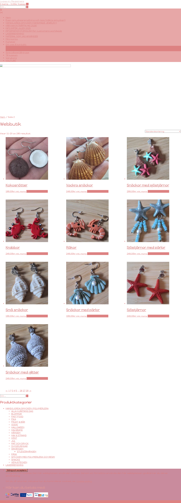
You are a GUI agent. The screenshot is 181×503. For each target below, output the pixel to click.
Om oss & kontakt (16, 44)
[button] (1, 10)
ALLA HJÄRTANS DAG (22, 411)
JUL (13, 440)
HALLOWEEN (17, 427)
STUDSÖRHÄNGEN (26, 451)
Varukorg (11, 58)
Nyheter (10, 41)
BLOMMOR (16, 414)
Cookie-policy (84, 481)
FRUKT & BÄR (18, 422)
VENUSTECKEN (19, 462)
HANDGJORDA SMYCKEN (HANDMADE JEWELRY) (31, 23)
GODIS (14, 424)
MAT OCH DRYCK (20, 443)
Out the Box (17, 501)
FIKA (13, 419)
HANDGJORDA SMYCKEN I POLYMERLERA (27, 408)
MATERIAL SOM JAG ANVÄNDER (22, 36)
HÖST (14, 438)
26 (21, 390)
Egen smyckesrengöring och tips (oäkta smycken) (35, 20)
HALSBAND (17, 430)
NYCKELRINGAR (19, 446)
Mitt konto (12, 39)
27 (24, 390)
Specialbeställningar (17, 52)
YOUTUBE (11, 60)
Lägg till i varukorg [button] (37, 191)
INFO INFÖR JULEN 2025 (18, 28)
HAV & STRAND (19, 435)
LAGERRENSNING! (15, 33)
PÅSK (14, 454)
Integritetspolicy (21, 47)
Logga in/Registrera (12, 1)
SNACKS (15, 459)
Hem (8, 17)
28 (27, 390)
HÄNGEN (15, 432)
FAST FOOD (17, 416)
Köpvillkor (16, 49)
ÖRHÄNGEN (17, 449)
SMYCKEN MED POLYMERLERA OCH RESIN (33, 457)
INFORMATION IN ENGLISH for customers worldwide (34, 31)
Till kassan (12, 55)
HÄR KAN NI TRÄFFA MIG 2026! (21, 25)
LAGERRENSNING (14, 465)
